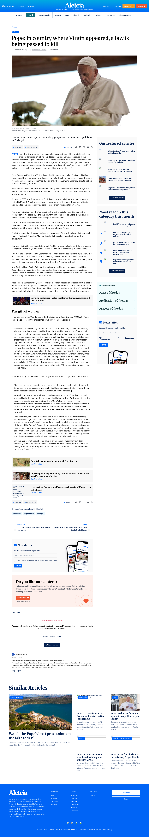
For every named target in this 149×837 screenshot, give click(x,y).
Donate (140, 6)
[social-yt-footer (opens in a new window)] (68, 823)
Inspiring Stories (44, 15)
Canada (75, 267)
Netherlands (64, 267)
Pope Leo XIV (110, 15)
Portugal (40, 514)
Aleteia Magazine (125, 15)
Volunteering (83, 697)
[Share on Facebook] (76, 147)
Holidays (98, 15)
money (15, 291)
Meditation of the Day (113, 300)
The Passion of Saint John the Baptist (82, 10)
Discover (58, 15)
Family (115, 697)
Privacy (109, 830)
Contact (92, 830)
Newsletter (74, 795)
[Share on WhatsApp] (92, 147)
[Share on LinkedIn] (80, 147)
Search (32, 6)
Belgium (38, 267)
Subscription (75, 804)
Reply (13, 670)
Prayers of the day (111, 308)
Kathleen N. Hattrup (39, 50)
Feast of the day (109, 292)
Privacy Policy (100, 830)
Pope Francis (29, 514)
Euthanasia (17, 514)
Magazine (74, 801)
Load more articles (117, 198)
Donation (74, 808)
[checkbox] (14, 560)
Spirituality (87, 15)
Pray (29, 15)
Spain (31, 267)
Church (14, 27)
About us (59, 830)
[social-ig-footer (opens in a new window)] (81, 823)
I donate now (21, 598)
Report (19, 670)
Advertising (74, 811)
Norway (81, 738)
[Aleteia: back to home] (74, 5)
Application (74, 798)
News (67, 15)
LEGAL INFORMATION (70, 830)
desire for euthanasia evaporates (74, 291)
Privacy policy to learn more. (48, 560)
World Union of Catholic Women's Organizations (60, 181)
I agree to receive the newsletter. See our (36, 560)
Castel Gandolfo (16, 697)
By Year (92, 795)
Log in (119, 6)
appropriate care (46, 291)
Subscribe (127, 6)
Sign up (18, 565)
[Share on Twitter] (84, 147)
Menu (20, 15)
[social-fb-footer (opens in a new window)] (72, 823)
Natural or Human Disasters (122, 738)
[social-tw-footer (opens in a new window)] (77, 823)
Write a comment (52, 645)
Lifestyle (76, 15)
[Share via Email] (88, 147)
